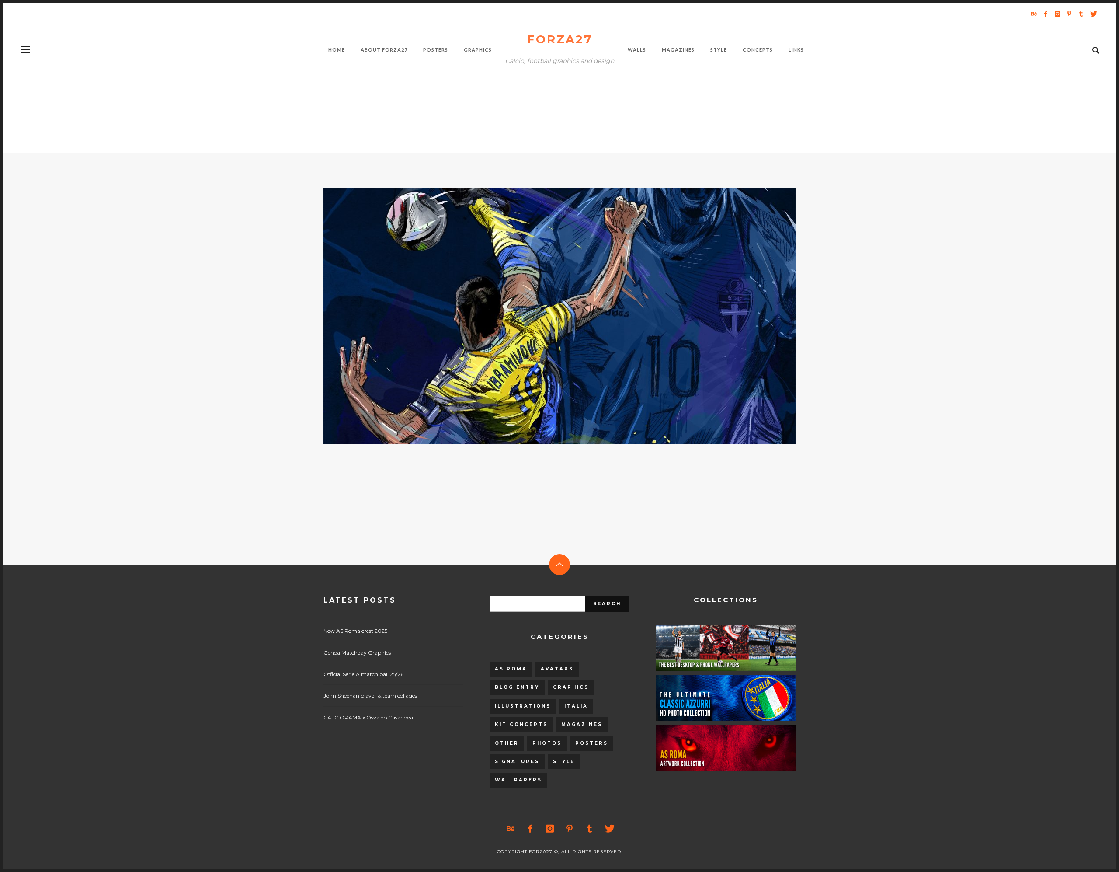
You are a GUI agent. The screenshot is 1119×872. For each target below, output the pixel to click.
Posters (591, 743)
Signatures (517, 761)
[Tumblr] (1081, 13)
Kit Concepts (521, 724)
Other (507, 743)
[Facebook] (1045, 13)
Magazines (581, 724)
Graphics (571, 687)
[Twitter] (1093, 13)
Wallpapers (518, 780)
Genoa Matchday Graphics (357, 652)
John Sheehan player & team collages (370, 695)
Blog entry (517, 687)
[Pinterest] (1069, 13)
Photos (547, 743)
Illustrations (523, 706)
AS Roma (511, 669)
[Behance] (1034, 13)
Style (564, 761)
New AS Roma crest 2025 (355, 631)
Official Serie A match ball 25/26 (363, 674)
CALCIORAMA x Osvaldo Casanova (368, 717)
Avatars (557, 669)
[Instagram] (1057, 13)
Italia (576, 706)
